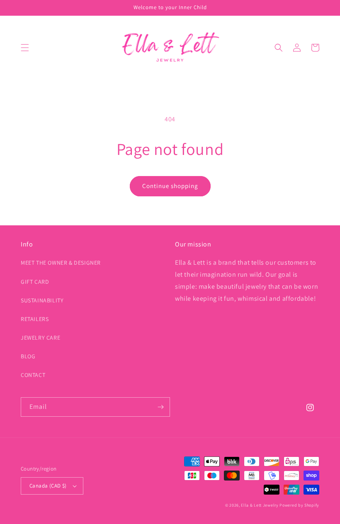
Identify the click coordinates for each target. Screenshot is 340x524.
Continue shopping (170, 186)
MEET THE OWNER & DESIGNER (61, 262)
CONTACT (33, 375)
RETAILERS (35, 319)
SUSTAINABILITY (42, 300)
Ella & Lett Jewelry (260, 505)
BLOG (28, 356)
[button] (25, 48)
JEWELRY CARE (40, 337)
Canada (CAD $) (48, 485)
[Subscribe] (160, 407)
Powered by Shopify (299, 505)
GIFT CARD (35, 281)
